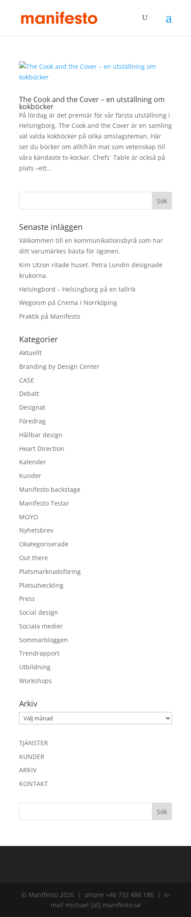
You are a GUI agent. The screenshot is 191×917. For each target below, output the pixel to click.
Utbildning (35, 667)
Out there (33, 557)
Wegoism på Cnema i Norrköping (68, 302)
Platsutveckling (41, 585)
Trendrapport (39, 653)
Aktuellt (30, 352)
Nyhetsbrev (36, 530)
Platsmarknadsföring (50, 571)
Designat (32, 407)
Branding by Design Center (59, 366)
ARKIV (27, 770)
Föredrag (32, 421)
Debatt (29, 393)
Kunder (30, 475)
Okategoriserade (43, 544)
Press (27, 598)
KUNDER (31, 756)
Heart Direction (41, 448)
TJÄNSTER (33, 743)
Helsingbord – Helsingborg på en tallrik (77, 289)
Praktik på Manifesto (49, 316)
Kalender (32, 462)
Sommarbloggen (43, 640)
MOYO (28, 517)
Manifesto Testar (44, 503)
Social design (38, 612)
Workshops (35, 680)
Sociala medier (41, 626)
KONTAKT (33, 783)
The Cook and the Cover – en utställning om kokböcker (92, 103)
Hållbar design (41, 435)
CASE (26, 380)
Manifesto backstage (49, 489)
